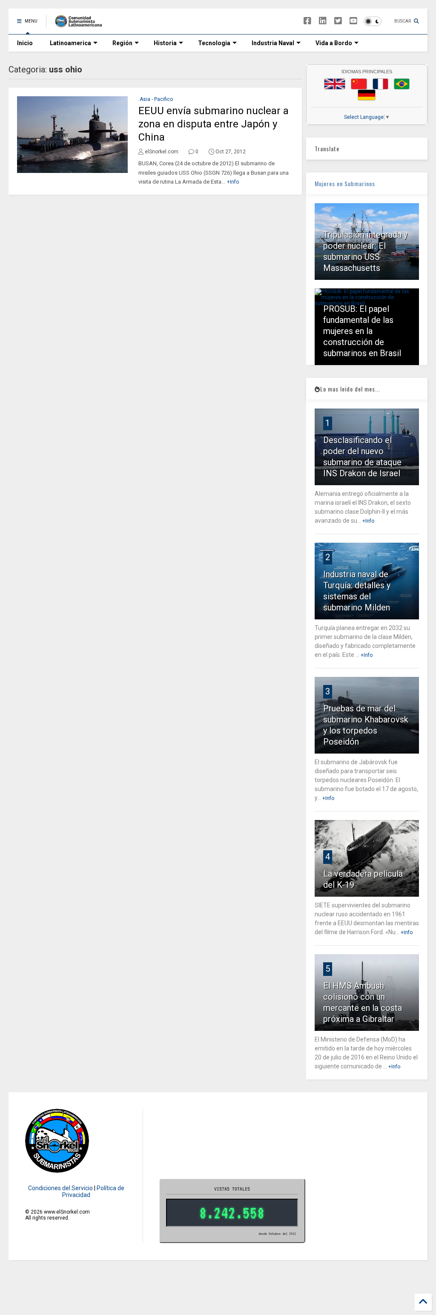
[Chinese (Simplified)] (359, 83)
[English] (334, 83)
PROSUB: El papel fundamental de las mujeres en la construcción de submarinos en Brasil (362, 331)
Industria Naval (273, 43)
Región (122, 43)
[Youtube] (353, 21)
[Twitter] (338, 21)
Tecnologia (214, 43)
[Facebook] (307, 21)
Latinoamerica (70, 43)
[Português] (401, 83)
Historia (165, 43)
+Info (233, 182)
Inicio (25, 43)
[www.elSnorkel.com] (81, 23)
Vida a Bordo (334, 43)
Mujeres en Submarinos (345, 183)
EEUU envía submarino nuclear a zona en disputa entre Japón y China (213, 124)
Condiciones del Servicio (60, 1188)
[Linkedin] (323, 21)
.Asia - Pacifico (155, 99)
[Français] (381, 83)
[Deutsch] (367, 95)
